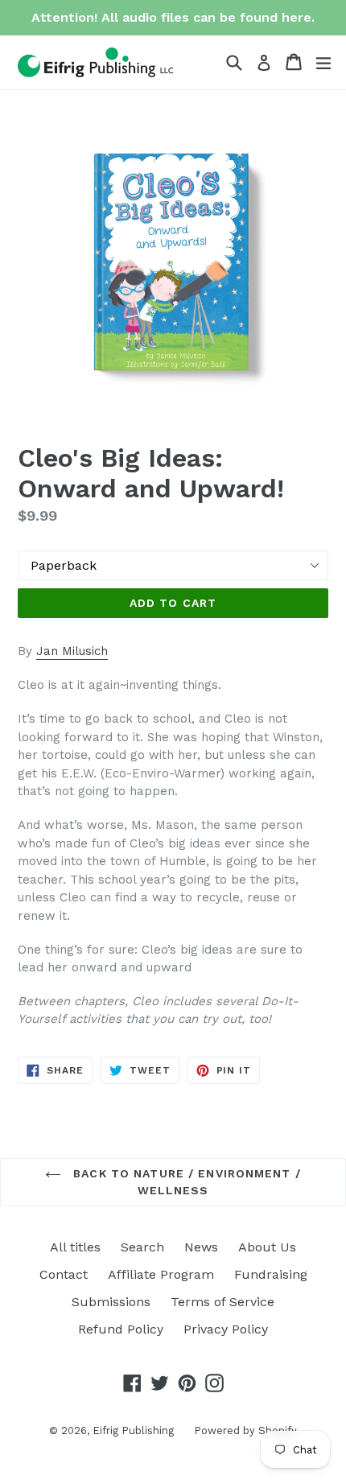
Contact (63, 1274)
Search (142, 1247)
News (201, 1247)
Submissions (111, 1301)
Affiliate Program (161, 1274)
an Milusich (75, 651)
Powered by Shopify (245, 1430)
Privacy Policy (225, 1329)
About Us (267, 1247)
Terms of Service (222, 1301)
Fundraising (270, 1274)
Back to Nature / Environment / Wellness (185, 1182)
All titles (75, 1247)
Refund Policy (120, 1329)
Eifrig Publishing (133, 1430)
